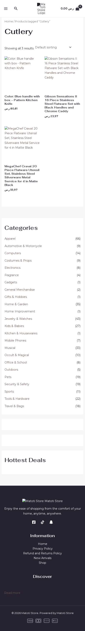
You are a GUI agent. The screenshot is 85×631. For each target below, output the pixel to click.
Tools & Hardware (17, 399)
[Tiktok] (42, 522)
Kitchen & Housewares (21, 333)
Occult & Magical (17, 355)
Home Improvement (20, 311)
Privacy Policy (43, 548)
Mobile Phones (15, 340)
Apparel (10, 238)
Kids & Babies (14, 326)
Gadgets (11, 282)
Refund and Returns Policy (42, 553)
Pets (8, 377)
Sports (9, 391)
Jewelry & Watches (18, 319)
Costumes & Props (18, 260)
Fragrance (12, 275)
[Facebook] (34, 522)
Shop (42, 563)
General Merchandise (20, 290)
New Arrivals (42, 558)
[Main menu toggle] (6, 9)
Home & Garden (16, 304)
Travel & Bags (14, 406)
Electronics (12, 268)
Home (9, 21)
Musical (10, 348)
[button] (16, 8)
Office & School (16, 362)
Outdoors (11, 369)
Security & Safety (17, 384)
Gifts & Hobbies (16, 297)
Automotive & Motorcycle (23, 246)
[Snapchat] (51, 522)
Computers (13, 253)
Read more (12, 593)
